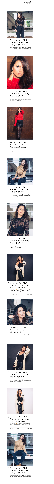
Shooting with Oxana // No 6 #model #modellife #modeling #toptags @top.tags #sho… (19, 285)
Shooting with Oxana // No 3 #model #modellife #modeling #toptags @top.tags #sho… (19, 144)
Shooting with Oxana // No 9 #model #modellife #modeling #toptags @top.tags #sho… (19, 419)
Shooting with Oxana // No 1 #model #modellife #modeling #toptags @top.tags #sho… (19, 42)
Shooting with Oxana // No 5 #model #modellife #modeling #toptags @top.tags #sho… (19, 240)
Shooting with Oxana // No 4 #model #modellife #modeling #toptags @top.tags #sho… (19, 189)
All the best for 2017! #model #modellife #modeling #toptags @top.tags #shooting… (20, 330)
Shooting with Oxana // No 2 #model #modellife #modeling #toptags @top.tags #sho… (19, 93)
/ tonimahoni (17, 294)
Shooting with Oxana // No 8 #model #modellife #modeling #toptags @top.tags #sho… (19, 374)
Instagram (13, 294)
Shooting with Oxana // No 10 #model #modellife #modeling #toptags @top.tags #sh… (19, 470)
